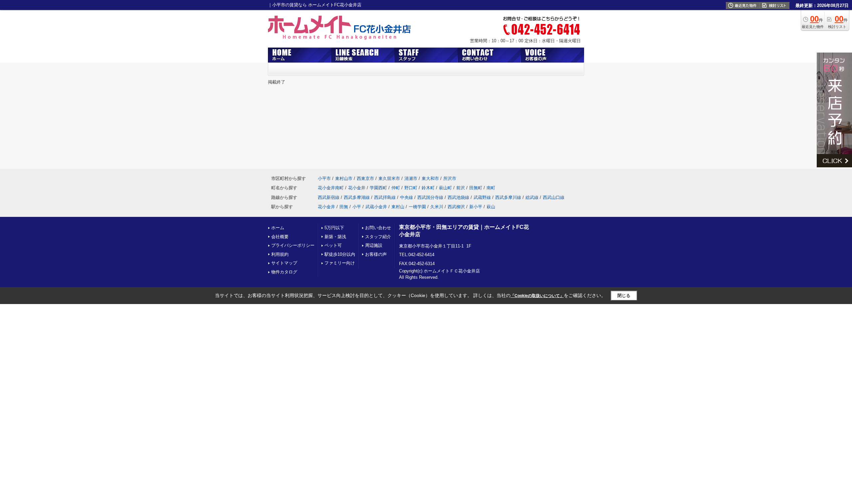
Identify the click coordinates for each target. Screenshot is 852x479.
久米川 (436, 206)
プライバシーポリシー (293, 245)
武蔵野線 (482, 197)
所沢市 (449, 178)
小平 (356, 206)
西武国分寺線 (430, 197)
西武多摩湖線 (357, 197)
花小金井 (356, 187)
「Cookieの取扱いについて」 (537, 295)
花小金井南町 (331, 187)
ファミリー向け (339, 262)
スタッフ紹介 (378, 236)
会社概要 (280, 236)
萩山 (491, 206)
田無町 (475, 187)
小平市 (324, 178)
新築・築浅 (335, 236)
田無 (343, 206)
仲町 (395, 187)
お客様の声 (376, 254)
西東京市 (365, 178)
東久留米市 (389, 178)
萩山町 (445, 187)
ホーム (277, 227)
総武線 (532, 197)
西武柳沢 (456, 206)
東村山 (397, 206)
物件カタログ (284, 271)
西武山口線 (553, 197)
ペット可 (333, 245)
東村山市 (343, 178)
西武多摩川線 (508, 197)
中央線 (406, 197)
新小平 (475, 206)
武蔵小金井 (376, 206)
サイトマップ (284, 262)
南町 (491, 187)
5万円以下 (334, 227)
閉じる (623, 295)
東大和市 (430, 178)
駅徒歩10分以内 (339, 254)
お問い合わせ (378, 227)
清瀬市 (410, 178)
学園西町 (378, 187)
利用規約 (280, 254)
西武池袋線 (458, 197)
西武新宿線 (328, 197)
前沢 (460, 187)
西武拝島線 (385, 197)
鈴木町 (428, 187)
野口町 (410, 187)
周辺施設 (373, 245)
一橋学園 (417, 206)
